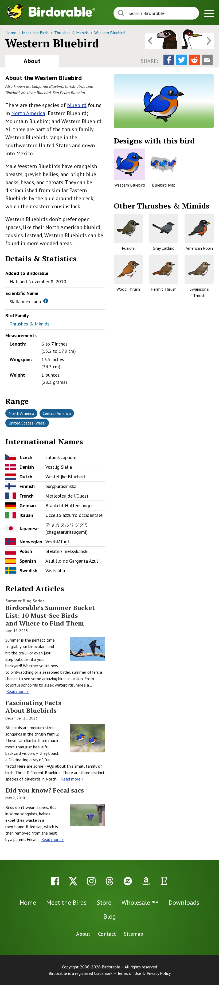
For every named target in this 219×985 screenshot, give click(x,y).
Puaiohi (128, 248)
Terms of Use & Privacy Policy (144, 973)
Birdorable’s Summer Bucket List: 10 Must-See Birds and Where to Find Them (50, 615)
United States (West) (27, 423)
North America (28, 113)
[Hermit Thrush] (163, 269)
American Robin (199, 248)
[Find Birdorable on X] (73, 881)
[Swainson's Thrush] (199, 269)
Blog (109, 916)
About (32, 61)
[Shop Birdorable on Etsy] (164, 881)
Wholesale (140, 902)
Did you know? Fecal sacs (44, 790)
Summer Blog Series (25, 600)
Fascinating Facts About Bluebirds (33, 706)
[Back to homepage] (62, 12)
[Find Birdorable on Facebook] (55, 881)
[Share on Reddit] (194, 60)
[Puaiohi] (128, 228)
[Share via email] (207, 60)
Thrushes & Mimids (72, 32)
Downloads (184, 902)
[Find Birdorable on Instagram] (91, 881)
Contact (107, 933)
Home (11, 32)
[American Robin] (199, 228)
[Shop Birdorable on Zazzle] (127, 881)
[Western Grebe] (198, 41)
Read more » (17, 691)
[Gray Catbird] (163, 228)
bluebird (77, 105)
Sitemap (133, 933)
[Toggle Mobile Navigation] (209, 14)
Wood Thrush (128, 289)
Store (104, 902)
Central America (57, 413)
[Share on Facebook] (168, 60)
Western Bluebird (109, 32)
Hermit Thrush (164, 289)
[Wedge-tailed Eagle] (161, 41)
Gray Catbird (163, 248)
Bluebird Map (163, 185)
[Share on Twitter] (181, 60)
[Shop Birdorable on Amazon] (146, 881)
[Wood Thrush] (128, 269)
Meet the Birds (36, 32)
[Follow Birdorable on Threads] (109, 881)
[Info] (45, 300)
